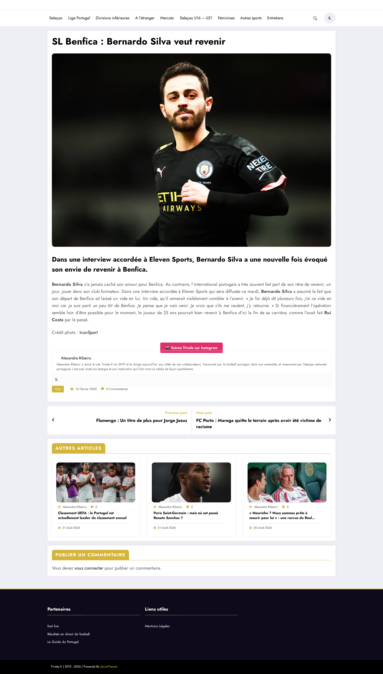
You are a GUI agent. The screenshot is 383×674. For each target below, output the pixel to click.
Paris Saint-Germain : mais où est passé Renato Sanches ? (186, 515)
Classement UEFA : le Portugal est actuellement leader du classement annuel (92, 515)
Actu (58, 389)
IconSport (89, 332)
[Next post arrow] (329, 420)
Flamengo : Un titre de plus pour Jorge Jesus (141, 420)
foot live (53, 626)
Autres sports (251, 18)
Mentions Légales (157, 626)
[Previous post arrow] (53, 420)
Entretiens (275, 18)
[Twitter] (56, 380)
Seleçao (56, 18)
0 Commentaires (117, 389)
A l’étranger (144, 18)
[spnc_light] (329, 18)
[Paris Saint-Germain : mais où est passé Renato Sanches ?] (191, 482)
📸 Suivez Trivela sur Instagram (191, 347)
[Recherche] (315, 18)
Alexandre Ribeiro (74, 507)
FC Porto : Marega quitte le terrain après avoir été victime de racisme (258, 423)
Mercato (167, 18)
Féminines (226, 18)
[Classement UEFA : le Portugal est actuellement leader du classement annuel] (95, 482)
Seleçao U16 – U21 (196, 18)
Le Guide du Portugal (62, 641)
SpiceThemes (108, 666)
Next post (204, 413)
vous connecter (88, 568)
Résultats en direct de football (68, 634)
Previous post (176, 413)
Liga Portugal (79, 18)
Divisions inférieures (112, 18)
